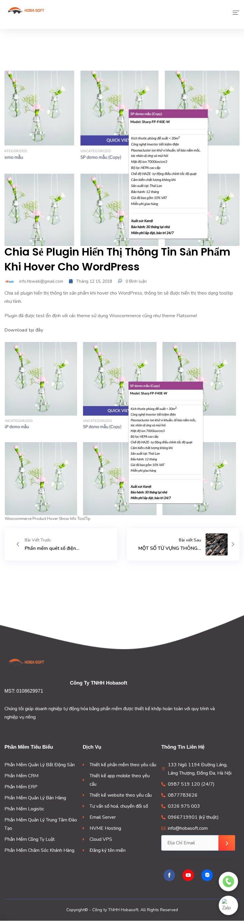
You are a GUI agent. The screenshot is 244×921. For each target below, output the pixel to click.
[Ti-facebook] (169, 875)
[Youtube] (188, 875)
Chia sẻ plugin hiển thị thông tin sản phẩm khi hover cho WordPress (117, 259)
